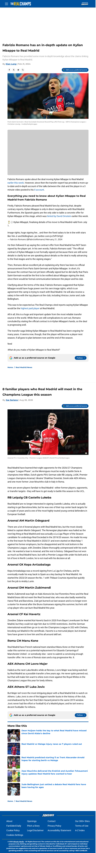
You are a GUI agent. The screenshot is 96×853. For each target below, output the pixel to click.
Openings (31, 821)
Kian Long (11, 64)
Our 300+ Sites (82, 821)
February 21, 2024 (54, 239)
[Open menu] (6, 3)
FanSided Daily (13, 825)
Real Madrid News (24, 367)
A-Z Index (80, 830)
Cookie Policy (13, 830)
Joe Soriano (12, 400)
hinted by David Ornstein (59, 216)
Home (10, 367)
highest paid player (30, 308)
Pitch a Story (33, 825)
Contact (52, 821)
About (9, 821)
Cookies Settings (14, 835)
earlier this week (16, 182)
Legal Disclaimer (35, 830)
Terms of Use (81, 825)
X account (39, 189)
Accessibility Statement (59, 830)
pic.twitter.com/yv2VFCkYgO (48, 236)
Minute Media (18, 842)
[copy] (22, 70)
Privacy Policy (54, 825)
